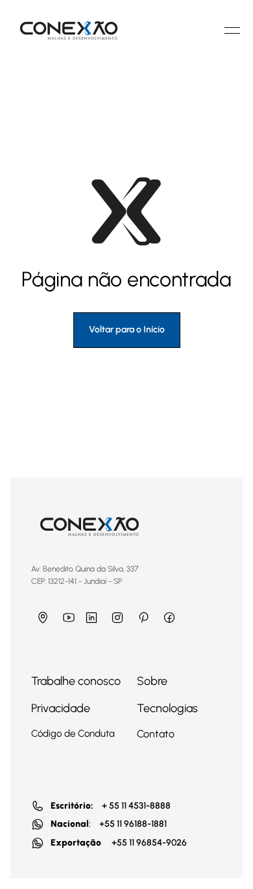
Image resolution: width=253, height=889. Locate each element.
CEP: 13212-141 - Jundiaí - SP (76, 581)
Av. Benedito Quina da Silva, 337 (87, 568)
